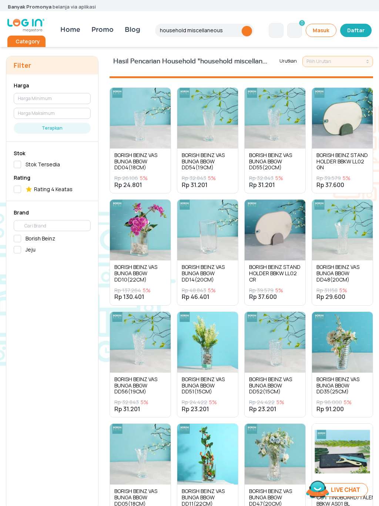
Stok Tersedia (43, 164)
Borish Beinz (40, 238)
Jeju (31, 249)
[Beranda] (25, 25)
